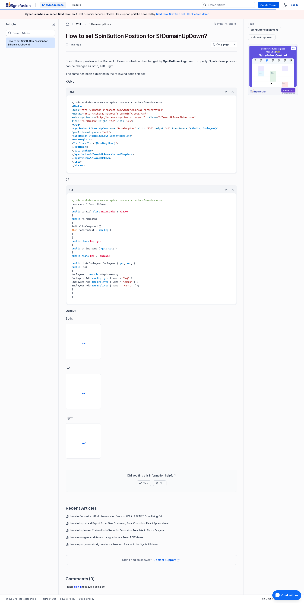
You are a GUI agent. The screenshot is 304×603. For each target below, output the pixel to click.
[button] (53, 24)
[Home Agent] (67, 24)
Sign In (78, 586)
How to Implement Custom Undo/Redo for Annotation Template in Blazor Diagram (117, 530)
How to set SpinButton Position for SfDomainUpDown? (28, 42)
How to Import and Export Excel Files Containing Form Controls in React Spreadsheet (120, 523)
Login (294, 4)
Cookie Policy (86, 599)
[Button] (159, 483)
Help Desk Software (271, 598)
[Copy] (231, 92)
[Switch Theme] (285, 5)
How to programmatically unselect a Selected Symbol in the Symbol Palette (114, 544)
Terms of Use (49, 599)
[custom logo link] (18, 5)
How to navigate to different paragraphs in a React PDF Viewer (107, 537)
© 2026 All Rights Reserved (21, 599)
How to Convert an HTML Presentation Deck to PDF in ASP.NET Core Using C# (116, 516)
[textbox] (34, 33)
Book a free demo (198, 14)
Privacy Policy (67, 599)
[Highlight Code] (225, 92)
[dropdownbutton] (234, 44)
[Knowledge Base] (273, 69)
